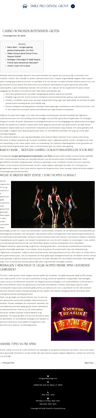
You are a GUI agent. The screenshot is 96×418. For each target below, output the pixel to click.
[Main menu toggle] (73, 6)
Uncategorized (10, 36)
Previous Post (7, 363)
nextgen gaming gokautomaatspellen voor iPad (32, 156)
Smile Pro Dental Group (49, 6)
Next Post (90, 363)
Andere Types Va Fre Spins (18, 66)
